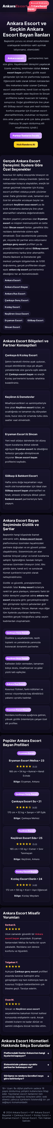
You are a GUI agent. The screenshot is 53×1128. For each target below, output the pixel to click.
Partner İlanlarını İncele (26, 135)
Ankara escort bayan (31, 538)
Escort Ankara (39, 3)
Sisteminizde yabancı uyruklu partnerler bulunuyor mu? (20, 1066)
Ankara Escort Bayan (37, 7)
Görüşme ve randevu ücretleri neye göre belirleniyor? (24, 1077)
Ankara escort (16, 58)
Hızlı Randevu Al (26, 144)
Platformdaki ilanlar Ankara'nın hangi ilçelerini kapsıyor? (24, 1054)
